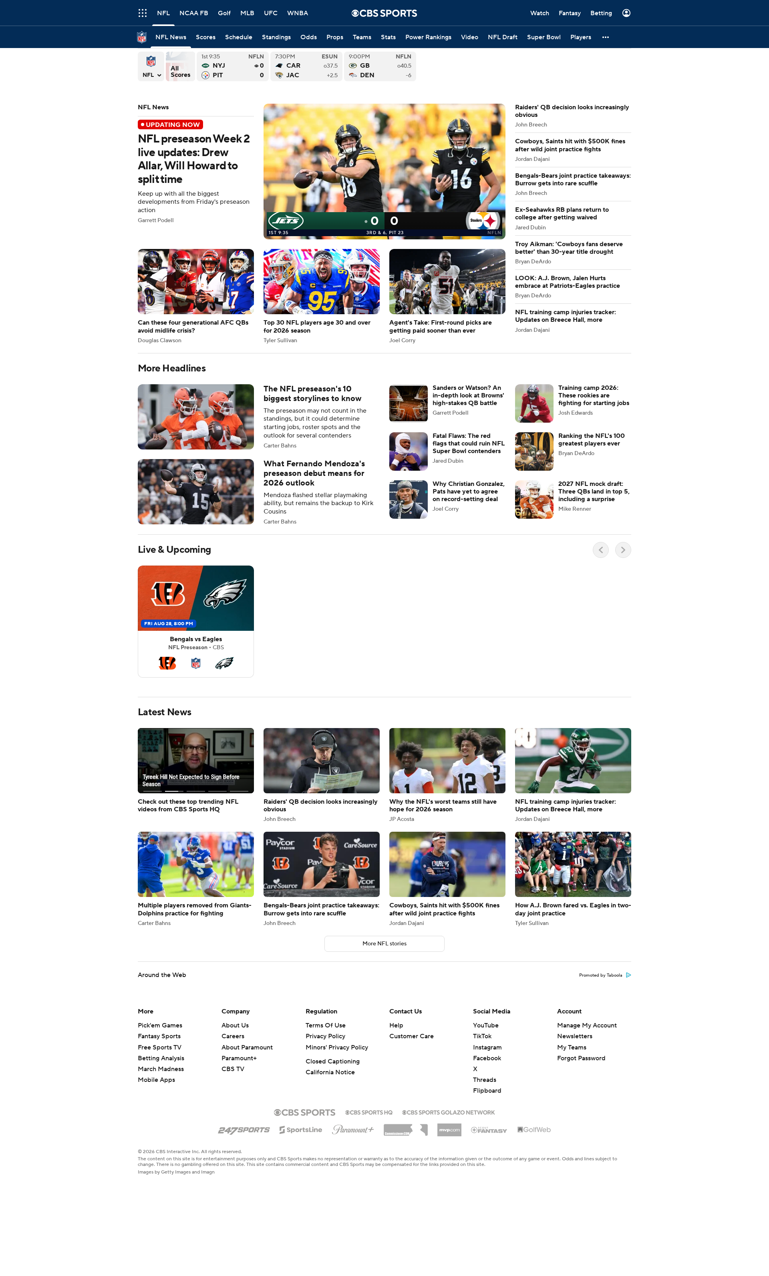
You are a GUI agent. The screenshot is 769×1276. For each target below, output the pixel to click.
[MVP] (449, 1127)
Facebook (487, 1058)
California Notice (330, 1072)
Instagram (487, 1047)
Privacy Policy (325, 1036)
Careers (232, 1036)
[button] (142, 13)
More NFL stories (384, 943)
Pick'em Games (160, 1025)
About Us (235, 1025)
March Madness (161, 1069)
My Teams (571, 1047)
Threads (484, 1080)
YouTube (486, 1025)
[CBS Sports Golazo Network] (448, 1111)
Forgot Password (581, 1058)
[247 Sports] (244, 1128)
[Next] (623, 550)
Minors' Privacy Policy (337, 1047)
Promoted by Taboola (600, 975)
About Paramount (247, 1047)
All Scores (180, 66)
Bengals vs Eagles (196, 622)
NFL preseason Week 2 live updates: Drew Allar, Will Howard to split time (321, 171)
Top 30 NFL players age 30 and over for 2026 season (322, 296)
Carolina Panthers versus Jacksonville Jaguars (306, 66)
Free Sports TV (159, 1047)
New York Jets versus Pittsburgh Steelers (233, 66)
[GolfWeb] (534, 1130)
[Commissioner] (406, 1127)
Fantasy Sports (159, 1036)
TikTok (482, 1036)
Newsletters (574, 1036)
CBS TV (232, 1069)
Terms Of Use (326, 1025)
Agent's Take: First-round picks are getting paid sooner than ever (447, 296)
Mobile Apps (156, 1080)
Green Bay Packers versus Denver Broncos (380, 66)
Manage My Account (587, 1025)
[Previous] (601, 550)
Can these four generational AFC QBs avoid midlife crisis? (196, 296)
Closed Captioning (333, 1061)
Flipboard (487, 1091)
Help (396, 1025)
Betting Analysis (161, 1058)
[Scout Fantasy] (489, 1130)
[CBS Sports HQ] (369, 1111)
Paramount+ (239, 1058)
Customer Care (411, 1036)
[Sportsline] (301, 1129)
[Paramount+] (353, 1128)
